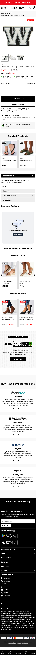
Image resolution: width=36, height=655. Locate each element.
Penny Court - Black (26, 319)
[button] (33, 8)
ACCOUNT (10, 653)
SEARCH (33, 653)
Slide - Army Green (25, 161)
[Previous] (3, 36)
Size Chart (32, 83)
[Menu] (1, 8)
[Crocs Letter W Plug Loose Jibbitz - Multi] (4, 57)
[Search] (5, 8)
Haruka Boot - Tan (8, 319)
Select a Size (18, 83)
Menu (2, 653)
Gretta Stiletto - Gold (25, 282)
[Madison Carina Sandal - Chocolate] (9, 269)
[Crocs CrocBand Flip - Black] (9, 148)
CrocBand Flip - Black (9, 161)
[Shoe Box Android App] (9, 537)
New (30, 23)
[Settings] (27, 8)
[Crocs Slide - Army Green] (26, 148)
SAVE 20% (23, 301)
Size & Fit (6, 191)
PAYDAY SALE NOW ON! (18, 2)
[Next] (32, 36)
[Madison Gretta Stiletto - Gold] (26, 269)
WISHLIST (18, 653)
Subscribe (5, 525)
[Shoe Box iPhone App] (9, 544)
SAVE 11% (5, 301)
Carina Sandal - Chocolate (7, 282)
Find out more (18, 409)
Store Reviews (8, 200)
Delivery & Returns (10, 196)
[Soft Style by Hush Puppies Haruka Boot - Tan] (9, 307)
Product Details (8, 175)
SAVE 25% (30, 20)
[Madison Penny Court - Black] (26, 307)
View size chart (5, 92)
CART (25, 653)
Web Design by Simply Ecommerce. (18, 643)
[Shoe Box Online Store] (18, 8)
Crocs (3, 64)
